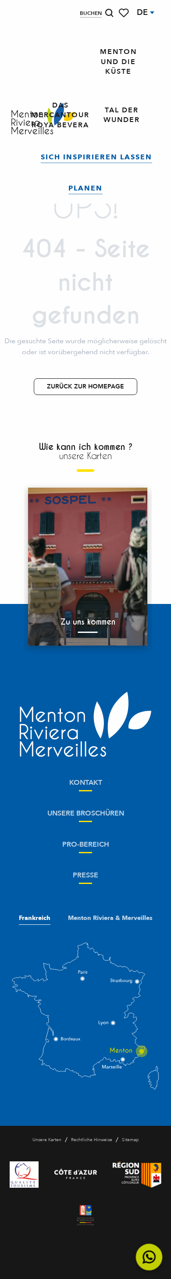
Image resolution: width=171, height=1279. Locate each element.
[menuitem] (118, 62)
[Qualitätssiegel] (24, 1174)
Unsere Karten (46, 1140)
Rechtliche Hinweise (91, 1140)
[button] (109, 13)
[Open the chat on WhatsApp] (149, 1257)
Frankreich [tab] (34, 918)
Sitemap (130, 1140)
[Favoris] (124, 13)
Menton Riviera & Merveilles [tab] (110, 918)
